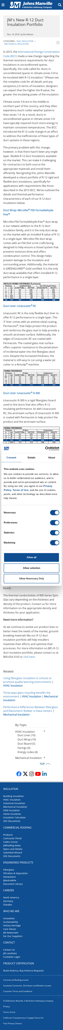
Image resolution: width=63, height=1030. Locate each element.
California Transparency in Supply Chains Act (23, 1017)
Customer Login (11, 956)
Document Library (13, 883)
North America (11, 897)
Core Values (9, 929)
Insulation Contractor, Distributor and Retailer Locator (27, 985)
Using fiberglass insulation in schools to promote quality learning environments (27, 680)
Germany (8, 901)
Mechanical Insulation (16, 44)
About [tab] (51, 457)
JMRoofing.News (12, 845)
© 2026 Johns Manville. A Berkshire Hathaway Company (28, 1000)
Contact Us (9, 949)
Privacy (6, 1006)
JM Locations (10, 953)
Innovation (9, 918)
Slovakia (7, 904)
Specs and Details (12, 849)
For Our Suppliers (12, 936)
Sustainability (10, 921)
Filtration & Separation (15, 873)
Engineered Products (18, 862)
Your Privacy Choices (12, 1023)
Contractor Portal (12, 838)
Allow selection (31, 568)
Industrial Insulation (14, 803)
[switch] (54, 522)
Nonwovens (9, 876)
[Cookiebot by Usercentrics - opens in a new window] (45, 448)
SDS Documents (11, 821)
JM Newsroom (10, 932)
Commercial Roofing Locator (16, 980)
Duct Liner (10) (26, 735)
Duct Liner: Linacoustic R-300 (21, 393)
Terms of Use (9, 1012)
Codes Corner (10, 841)
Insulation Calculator (14, 817)
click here (29, 657)
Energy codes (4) (28, 752)
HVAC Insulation (24, 41)
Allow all (31, 557)
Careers (8, 890)
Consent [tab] (11, 457)
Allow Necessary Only (31, 578)
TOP (42, 764)
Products (8, 834)
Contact (9, 942)
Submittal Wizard (12, 852)
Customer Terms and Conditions (17, 991)
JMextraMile (9, 880)
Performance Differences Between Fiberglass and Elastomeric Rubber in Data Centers (30, 709)
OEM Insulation (11, 810)
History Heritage (12, 925)
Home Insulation (12, 813)
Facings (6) (24, 748)
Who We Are (11, 911)
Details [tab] (32, 457)
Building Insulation (13, 796)
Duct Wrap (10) (27, 739)
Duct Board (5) (26, 743)
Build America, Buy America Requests (23, 970)
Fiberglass (8, 869)
